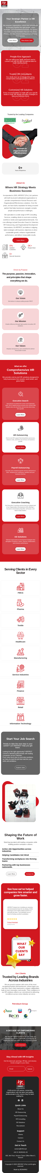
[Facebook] (18, 1100)
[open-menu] (37, 4)
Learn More (20, 415)
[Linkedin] (22, 1100)
